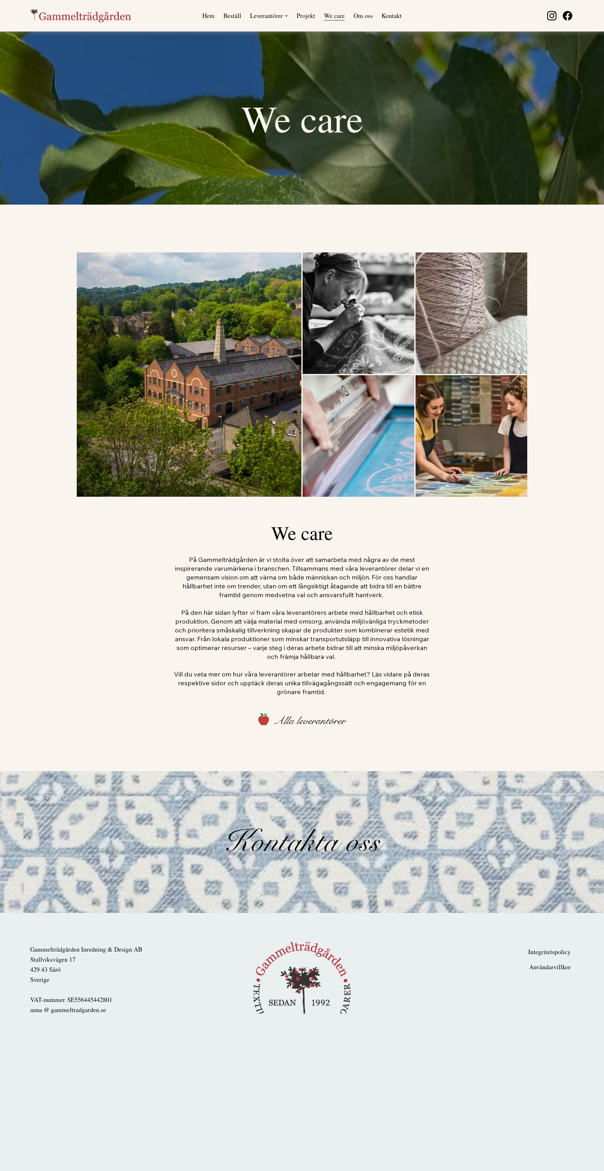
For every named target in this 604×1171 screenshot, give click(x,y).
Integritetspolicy (549, 952)
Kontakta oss (302, 842)
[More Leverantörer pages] (286, 15)
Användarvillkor (550, 967)
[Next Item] (516, 375)
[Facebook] (567, 15)
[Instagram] (551, 15)
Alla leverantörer (309, 720)
